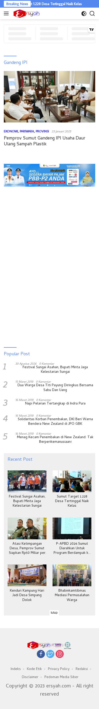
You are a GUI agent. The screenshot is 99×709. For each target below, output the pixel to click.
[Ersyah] (26, 13)
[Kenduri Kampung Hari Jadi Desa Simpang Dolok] (27, 575)
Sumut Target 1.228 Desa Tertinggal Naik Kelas (42, 4)
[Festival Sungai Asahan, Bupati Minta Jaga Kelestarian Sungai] (27, 481)
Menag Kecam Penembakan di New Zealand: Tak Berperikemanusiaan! (55, 440)
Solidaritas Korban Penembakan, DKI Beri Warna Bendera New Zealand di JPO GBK (55, 422)
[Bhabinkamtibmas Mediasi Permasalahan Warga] (72, 575)
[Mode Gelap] (84, 13)
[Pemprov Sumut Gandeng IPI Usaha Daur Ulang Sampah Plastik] (49, 96)
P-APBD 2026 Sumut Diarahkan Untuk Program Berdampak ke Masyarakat (72, 549)
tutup (54, 612)
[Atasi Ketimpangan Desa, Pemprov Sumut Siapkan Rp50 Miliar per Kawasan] (27, 528)
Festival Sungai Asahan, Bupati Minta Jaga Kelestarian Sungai (55, 370)
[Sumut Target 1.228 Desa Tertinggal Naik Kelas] (72, 481)
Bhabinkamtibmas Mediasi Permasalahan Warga (72, 596)
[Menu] (7, 13)
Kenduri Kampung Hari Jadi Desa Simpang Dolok (27, 596)
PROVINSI (42, 131)
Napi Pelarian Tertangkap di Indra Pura (55, 404)
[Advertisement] (49, 206)
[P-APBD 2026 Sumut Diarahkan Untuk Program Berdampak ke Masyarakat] (72, 528)
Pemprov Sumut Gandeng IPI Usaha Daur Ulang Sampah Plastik (44, 141)
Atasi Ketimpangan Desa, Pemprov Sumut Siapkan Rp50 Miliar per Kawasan (27, 549)
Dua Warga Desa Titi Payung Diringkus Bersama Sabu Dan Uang (55, 388)
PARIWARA (27, 131)
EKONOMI (11, 131)
